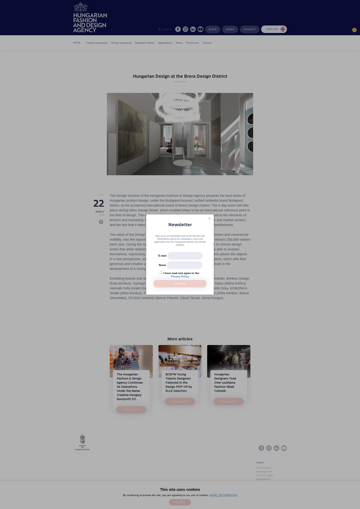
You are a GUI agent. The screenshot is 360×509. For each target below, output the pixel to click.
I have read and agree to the (181, 273)
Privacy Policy (180, 276)
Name (162, 264)
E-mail (162, 255)
